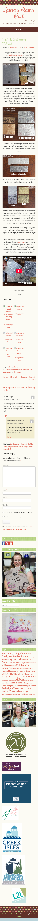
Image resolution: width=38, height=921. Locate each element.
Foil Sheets (26, 369)
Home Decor (13, 668)
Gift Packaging (18, 662)
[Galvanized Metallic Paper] (19, 353)
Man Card (12, 671)
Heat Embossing (11, 665)
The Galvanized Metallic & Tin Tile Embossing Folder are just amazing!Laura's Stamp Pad (18, 446)
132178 (8, 341)
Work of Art (31, 694)
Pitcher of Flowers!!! (10, 377)
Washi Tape (23, 691)
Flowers (23, 659)
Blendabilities (29, 654)
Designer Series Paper (15, 656)
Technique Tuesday (12, 688)
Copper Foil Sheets (19, 313)
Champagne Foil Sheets (19, 340)
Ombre (28, 674)
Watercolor (6, 694)
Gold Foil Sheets (8, 355)
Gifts (26, 662)
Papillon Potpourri (15, 677)
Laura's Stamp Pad (19, 12)
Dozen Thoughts (31, 657)
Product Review (14, 367)
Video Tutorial (17, 372)
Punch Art (23, 677)
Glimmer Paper (32, 663)
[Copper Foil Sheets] (19, 309)
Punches (31, 676)
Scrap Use (5, 685)
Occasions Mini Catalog (14, 673)
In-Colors (20, 668)
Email (5, 498)
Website (5, 505)
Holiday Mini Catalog (16, 55)
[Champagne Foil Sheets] (19, 336)
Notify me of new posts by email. (15, 517)
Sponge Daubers (7, 372)
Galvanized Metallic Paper (19, 358)
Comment (6, 465)
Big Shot (8, 369)
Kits (29, 668)
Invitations (25, 668)
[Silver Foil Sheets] (8, 336)
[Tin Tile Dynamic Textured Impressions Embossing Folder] (8, 319)
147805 (19, 360)
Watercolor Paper (15, 694)
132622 (8, 356)
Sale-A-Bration (18, 682)
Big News (13, 654)
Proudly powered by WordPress (11, 914)
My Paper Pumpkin (25, 670)
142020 (19, 314)
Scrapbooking (28, 683)
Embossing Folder (16, 369)
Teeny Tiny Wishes (27, 689)
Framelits (7, 662)
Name (5, 490)
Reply (5, 416)
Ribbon (19, 680)
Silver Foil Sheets (8, 339)
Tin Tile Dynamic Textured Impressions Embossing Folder (8, 324)
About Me (6, 653)
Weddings (24, 694)
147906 (8, 327)
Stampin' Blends (29, 685)
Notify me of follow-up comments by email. (18, 512)
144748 (19, 342)
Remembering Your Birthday (8, 680)
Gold (31, 369)
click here (21, 242)
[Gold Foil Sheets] (8, 351)
